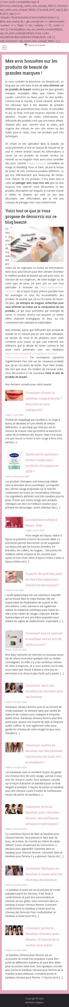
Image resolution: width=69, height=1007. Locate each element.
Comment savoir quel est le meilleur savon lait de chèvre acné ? (43, 639)
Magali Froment (36, 163)
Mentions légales (34, 1002)
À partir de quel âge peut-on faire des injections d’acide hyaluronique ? (44, 579)
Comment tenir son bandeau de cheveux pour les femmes (44, 691)
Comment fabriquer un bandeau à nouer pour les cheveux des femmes (43, 874)
